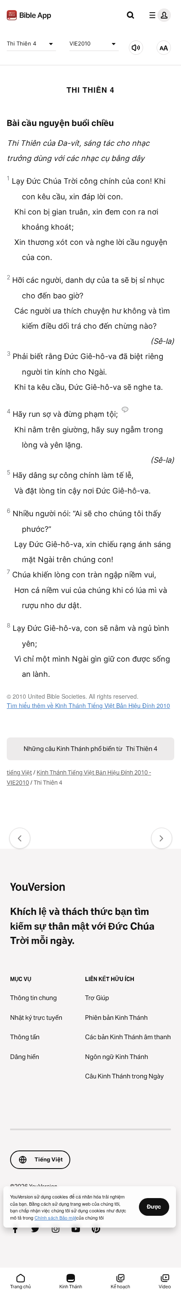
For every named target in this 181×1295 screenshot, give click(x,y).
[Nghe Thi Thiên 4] (136, 47)
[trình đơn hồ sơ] (158, 15)
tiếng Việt (19, 772)
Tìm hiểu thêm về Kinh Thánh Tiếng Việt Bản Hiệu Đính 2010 (88, 705)
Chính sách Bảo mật (55, 1217)
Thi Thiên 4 (21, 43)
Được (154, 1206)
